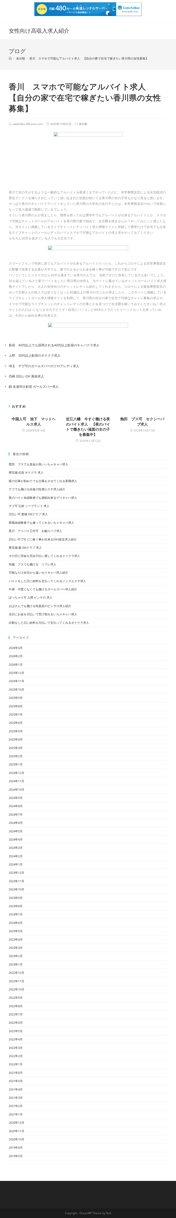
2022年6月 (16, 1022)
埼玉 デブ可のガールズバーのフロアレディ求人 (44, 366)
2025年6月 (16, 723)
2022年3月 (16, 1048)
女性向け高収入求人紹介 (39, 30)
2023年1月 (16, 964)
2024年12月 (16, 773)
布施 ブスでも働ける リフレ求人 (32, 564)
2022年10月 (16, 989)
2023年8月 (16, 906)
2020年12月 (16, 1122)
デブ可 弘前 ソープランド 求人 (29, 506)
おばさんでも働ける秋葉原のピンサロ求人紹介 (40, 606)
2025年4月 (16, 739)
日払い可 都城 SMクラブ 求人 (28, 514)
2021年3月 (16, 1098)
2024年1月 (16, 864)
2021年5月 (16, 1081)
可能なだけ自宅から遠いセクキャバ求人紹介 (38, 572)
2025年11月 (16, 681)
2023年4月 (16, 939)
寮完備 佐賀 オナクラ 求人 (26, 472)
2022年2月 (16, 1056)
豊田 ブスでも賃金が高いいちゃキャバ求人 (38, 464)
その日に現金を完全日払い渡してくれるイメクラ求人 (44, 556)
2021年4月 (16, 1089)
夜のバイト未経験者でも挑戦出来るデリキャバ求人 (43, 498)
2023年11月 (16, 881)
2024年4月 (16, 839)
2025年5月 (16, 731)
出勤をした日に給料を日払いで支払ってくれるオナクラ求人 (49, 623)
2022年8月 (16, 1006)
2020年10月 (16, 1139)
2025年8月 (16, 706)
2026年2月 (16, 656)
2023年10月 (16, 889)
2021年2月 (16, 1106)
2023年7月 (16, 914)
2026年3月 (16, 648)
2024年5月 (16, 831)
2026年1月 (16, 664)
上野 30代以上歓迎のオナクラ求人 (34, 355)
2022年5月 (16, 1031)
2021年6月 (16, 1073)
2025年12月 (16, 673)
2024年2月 (16, 856)
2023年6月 (16, 923)
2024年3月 (16, 848)
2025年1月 (16, 764)
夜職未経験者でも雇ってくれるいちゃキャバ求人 (41, 523)
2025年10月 (16, 689)
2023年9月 (16, 898)
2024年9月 (16, 798)
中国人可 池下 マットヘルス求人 (34, 421)
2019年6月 (16, 1147)
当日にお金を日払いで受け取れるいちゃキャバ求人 (43, 614)
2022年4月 (16, 1039)
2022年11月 (16, 981)
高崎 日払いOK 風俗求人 (26, 376)
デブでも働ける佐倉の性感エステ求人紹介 (37, 489)
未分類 (83, 124)
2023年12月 (16, 873)
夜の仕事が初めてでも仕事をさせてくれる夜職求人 (43, 481)
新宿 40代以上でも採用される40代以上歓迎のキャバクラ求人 (54, 345)
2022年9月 (16, 998)
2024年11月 (16, 781)
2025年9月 (16, 698)
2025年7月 (16, 714)
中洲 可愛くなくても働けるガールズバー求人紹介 (43, 589)
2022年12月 (16, 973)
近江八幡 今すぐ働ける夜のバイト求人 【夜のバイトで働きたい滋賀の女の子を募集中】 (88, 426)
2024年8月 (16, 806)
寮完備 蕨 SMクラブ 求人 (25, 547)
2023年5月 (16, 931)
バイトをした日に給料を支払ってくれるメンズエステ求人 (47, 581)
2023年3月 (16, 948)
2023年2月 (16, 956)
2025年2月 (16, 756)
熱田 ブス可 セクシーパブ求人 (142, 421)
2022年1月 (16, 1064)
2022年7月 (16, 1014)
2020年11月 (16, 1131)
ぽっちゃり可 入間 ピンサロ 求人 (30, 597)
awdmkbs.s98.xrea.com (28, 124)
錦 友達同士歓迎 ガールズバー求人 (34, 386)
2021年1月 (16, 1114)
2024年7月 (16, 814)
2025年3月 (16, 748)
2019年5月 (16, 1156)
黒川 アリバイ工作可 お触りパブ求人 (35, 531)
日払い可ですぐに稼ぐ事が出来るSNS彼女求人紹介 (43, 539)
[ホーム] (10, 58)
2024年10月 (16, 789)
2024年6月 (16, 823)
